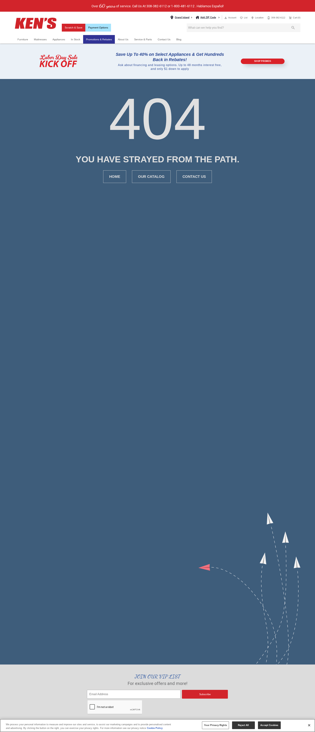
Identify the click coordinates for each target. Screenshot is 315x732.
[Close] (309, 725)
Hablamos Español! (210, 6)
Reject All (243, 725)
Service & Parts (143, 39)
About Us (123, 39)
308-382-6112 (156, 6)
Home (114, 177)
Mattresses (40, 39)
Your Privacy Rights (215, 725)
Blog (178, 39)
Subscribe (205, 694)
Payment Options (98, 27)
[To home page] (35, 23)
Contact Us (164, 39)
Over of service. (111, 5)
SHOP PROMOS (262, 61)
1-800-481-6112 (183, 6)
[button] (225, 18)
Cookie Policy (155, 728)
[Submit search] (293, 27)
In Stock (75, 39)
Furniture (23, 39)
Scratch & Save (73, 27)
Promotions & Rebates (99, 39)
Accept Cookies (269, 725)
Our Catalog (151, 177)
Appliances (58, 39)
